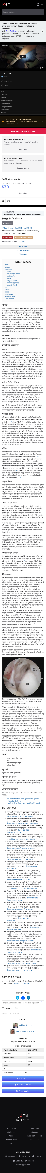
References (9, 299)
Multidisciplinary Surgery (23, 237)
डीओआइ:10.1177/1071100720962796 (24, 889)
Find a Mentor (24, 1091)
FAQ (11, 1143)
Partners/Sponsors (34, 1136)
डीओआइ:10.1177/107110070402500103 (20, 816)
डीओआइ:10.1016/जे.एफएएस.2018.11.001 (18, 919)
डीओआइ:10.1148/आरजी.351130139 (18, 880)
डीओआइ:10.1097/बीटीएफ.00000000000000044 (22, 823)
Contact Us (34, 1140)
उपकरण (7, 290)
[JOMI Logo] (6, 4)
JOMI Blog (34, 1128)
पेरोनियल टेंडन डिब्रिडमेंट (14, 801)
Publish (11, 1136)
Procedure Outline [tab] (23, 250)
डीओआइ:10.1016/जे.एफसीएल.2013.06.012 (20, 941)
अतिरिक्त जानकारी (10, 296)
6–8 (20, 477)
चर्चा (6, 287)
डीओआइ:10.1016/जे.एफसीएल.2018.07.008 (18, 831)
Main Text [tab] (23, 247)
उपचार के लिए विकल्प (13, 283)
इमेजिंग (9, 278)
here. (16, 124)
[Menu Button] (42, 4)
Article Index (11, 1132)
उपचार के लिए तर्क (12, 285)
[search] (41, 12)
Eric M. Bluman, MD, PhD (26, 1032)
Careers (34, 1132)
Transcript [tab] (23, 254)
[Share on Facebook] (23, 998)
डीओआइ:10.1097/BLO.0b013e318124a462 (21, 963)
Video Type (6, 73)
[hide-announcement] (43, 31)
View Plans (23, 149)
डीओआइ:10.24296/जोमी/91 (22, 983)
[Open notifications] (38, 4)
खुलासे (7, 292)
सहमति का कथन (9, 294)
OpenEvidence (12, 31)
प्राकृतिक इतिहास (12, 281)
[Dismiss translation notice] (43, 121)
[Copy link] (42, 1003)
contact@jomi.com (23, 1165)
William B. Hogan (26, 1025)
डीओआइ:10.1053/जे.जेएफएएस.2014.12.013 (20, 848)
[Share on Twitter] (17, 998)
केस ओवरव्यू (8, 269)
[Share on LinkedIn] (28, 998)
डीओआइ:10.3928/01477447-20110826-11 (21, 859)
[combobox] (20, 12)
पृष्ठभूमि (9, 271)
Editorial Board (11, 1140)
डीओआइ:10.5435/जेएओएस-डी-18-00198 (19, 909)
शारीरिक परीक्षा (11, 276)
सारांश (6, 265)
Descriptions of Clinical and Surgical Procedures (22, 214)
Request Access (23, 168)
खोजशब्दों (7, 267)
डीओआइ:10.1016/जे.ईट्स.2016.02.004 (19, 970)
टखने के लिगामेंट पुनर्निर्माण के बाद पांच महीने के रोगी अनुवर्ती (23, 803)
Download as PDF (24, 1084)
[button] (23, 57)
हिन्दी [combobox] (8, 201)
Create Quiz (24, 1078)
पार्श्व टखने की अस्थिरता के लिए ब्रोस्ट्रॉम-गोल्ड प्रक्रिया (23, 799)
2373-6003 (25, 1120)
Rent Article (23, 193)
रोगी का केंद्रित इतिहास (13, 274)
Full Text (22, 241)
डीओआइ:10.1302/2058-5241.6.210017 (23, 839)
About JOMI (11, 1128)
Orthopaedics (7, 237)
